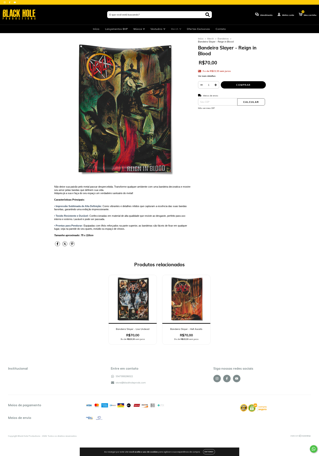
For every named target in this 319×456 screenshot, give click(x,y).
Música (138, 28)
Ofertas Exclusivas (198, 28)
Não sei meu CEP (206, 108)
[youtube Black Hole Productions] (15, 2)
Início (96, 28)
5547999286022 (124, 376)
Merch (175, 28)
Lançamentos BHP (116, 28)
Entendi (209, 452)
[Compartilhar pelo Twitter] (65, 245)
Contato (221, 28)
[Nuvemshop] (300, 436)
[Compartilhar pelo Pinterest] (72, 245)
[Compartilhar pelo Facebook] (58, 245)
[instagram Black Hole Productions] (4, 2)
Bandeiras (223, 38)
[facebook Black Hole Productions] (9, 2)
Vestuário (157, 28)
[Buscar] (208, 15)
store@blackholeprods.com (131, 382)
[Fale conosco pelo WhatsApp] (313, 449)
